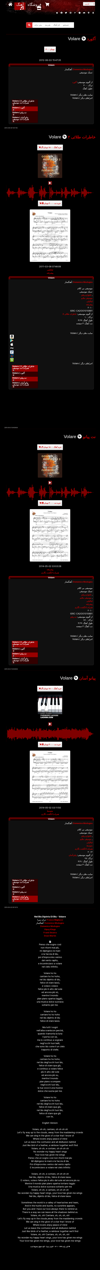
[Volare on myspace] (51, 348)
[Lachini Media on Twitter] (66, 13)
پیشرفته (50, 273)
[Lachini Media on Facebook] (61, 13)
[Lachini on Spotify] (79, 13)
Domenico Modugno (83, 69)
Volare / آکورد (18, 107)
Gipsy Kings (50, 929)
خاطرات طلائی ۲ (82, 137)
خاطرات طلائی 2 (70, 314)
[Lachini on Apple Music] (57, 13)
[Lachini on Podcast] (88, 13)
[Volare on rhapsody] (51, 356)
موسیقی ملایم (87, 298)
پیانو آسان (87, 678)
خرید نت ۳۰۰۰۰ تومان (52, 203)
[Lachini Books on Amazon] (93, 13)
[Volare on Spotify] (51, 360)
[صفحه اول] (10, 4)
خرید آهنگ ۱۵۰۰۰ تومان (52, 147)
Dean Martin (50, 936)
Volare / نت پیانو (19, 112)
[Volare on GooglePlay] (51, 340)
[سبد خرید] (47, 4)
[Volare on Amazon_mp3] (51, 337)
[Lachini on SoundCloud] (84, 13)
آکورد (91, 39)
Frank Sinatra (50, 932)
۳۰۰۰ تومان (50, 49)
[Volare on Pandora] (51, 352)
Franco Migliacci (55, 920)
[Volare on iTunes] (51, 344)
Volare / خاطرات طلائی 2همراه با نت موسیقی (23, 102)
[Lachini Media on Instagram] (70, 13)
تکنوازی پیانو (86, 295)
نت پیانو (89, 437)
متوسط (50, 811)
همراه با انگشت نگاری (50, 572)
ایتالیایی (50, 270)
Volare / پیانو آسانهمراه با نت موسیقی (20, 118)
